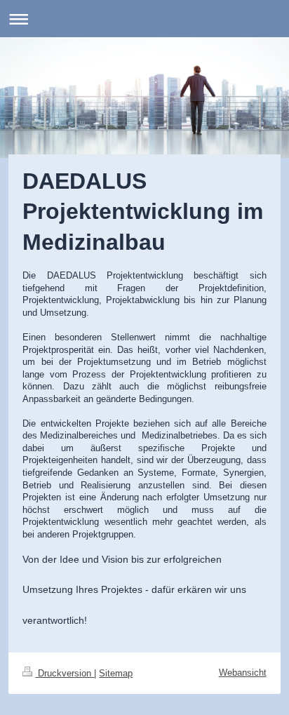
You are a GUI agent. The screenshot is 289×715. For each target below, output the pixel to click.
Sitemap (116, 673)
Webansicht (243, 672)
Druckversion (64, 673)
